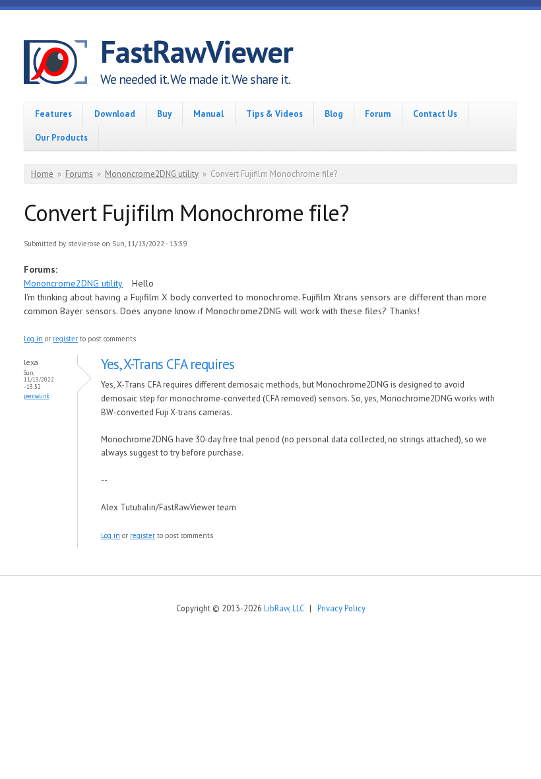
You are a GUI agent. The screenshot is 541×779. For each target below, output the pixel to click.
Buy (164, 113)
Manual (208, 113)
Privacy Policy (341, 608)
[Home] (62, 64)
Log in (33, 338)
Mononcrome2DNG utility (152, 174)
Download (114, 113)
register (65, 338)
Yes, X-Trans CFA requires (167, 364)
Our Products (61, 137)
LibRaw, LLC (283, 608)
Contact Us (435, 113)
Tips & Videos (274, 113)
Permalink (36, 395)
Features (53, 113)
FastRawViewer (196, 51)
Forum (378, 113)
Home (42, 174)
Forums (79, 174)
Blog (334, 113)
